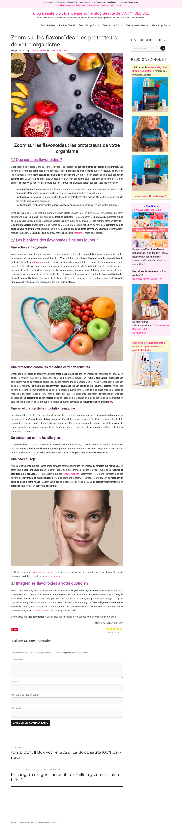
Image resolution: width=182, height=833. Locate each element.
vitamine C (79, 233)
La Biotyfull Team (39, 50)
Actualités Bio (48, 25)
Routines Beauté (67, 25)
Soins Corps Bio (111, 25)
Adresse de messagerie (25, 695)
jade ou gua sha (53, 576)
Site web (16, 708)
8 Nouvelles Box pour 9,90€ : (148, 210)
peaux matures (71, 474)
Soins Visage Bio (87, 25)
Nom (14, 682)
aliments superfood (43, 610)
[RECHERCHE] (162, 48)
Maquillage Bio (159, 25)
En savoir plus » (140, 332)
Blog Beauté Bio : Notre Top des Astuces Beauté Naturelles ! (35, 822)
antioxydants (38, 262)
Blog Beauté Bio (47, 13)
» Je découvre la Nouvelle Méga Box (150, 196)
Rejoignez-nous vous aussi (147, 278)
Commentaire (19, 659)
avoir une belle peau (42, 572)
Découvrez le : (148, 347)
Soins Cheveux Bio (135, 25)
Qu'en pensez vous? (59, 50)
